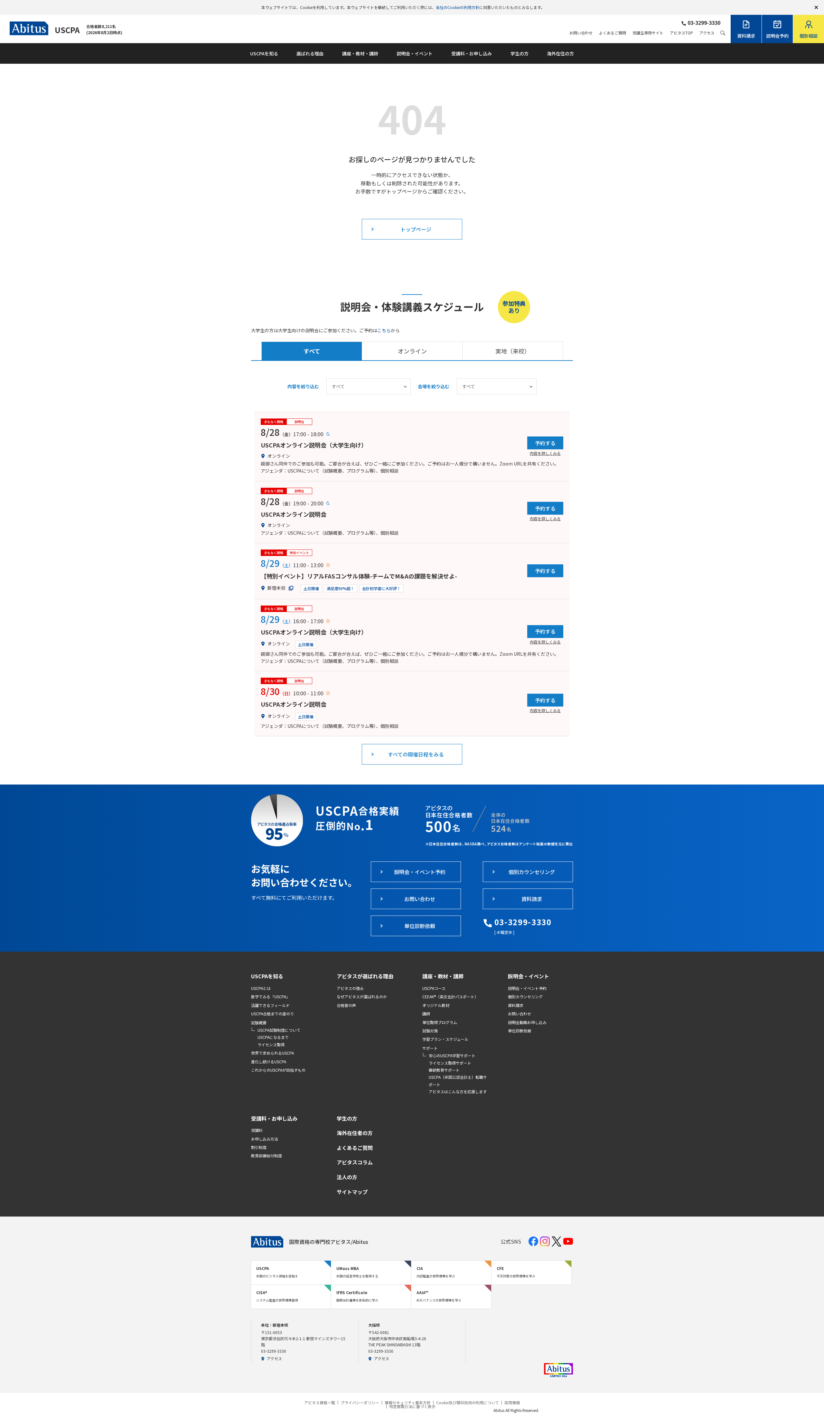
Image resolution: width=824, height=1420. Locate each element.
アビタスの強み (350, 988)
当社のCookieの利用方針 (457, 7)
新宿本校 (276, 588)
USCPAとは (261, 988)
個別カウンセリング (525, 996)
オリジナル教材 (435, 1005)
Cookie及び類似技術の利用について (467, 1403)
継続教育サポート (444, 1070)
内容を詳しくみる (545, 453)
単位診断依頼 (519, 1030)
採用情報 (512, 1403)
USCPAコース (433, 988)
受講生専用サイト (647, 33)
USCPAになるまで (273, 1037)
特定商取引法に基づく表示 (412, 1406)
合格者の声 (346, 1005)
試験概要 (259, 1022)
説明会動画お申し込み (527, 1022)
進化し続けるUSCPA (268, 1061)
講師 (426, 1013)
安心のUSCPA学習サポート (452, 1055)
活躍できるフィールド (270, 1005)
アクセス (707, 33)
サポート (430, 1048)
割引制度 (259, 1147)
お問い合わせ (581, 33)
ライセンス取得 (271, 1044)
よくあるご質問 (612, 33)
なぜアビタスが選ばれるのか (362, 996)
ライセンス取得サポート (450, 1063)
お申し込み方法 (264, 1139)
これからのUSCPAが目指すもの (278, 1070)
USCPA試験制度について (279, 1030)
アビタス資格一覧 (319, 1403)
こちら (384, 330)
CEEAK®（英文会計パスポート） (450, 996)
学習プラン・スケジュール (445, 1039)
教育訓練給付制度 (266, 1155)
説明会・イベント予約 (527, 988)
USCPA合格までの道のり (272, 1013)
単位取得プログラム (439, 1022)
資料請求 (515, 1005)
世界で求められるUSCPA (272, 1053)
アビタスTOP (681, 33)
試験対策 (430, 1030)
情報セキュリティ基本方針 (408, 1403)
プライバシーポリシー (360, 1403)
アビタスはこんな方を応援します (458, 1091)
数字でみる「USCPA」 (270, 996)
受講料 (257, 1130)
